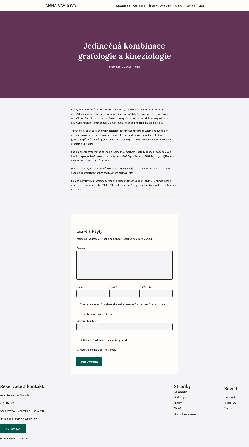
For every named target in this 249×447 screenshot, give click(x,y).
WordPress (23, 438)
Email (113, 287)
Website (147, 287)
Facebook (229, 397)
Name (80, 287)
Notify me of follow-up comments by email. (103, 340)
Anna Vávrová (60, 5)
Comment (82, 248)
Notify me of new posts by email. (98, 349)
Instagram (230, 402)
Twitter (228, 408)
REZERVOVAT (13, 428)
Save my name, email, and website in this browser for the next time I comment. (123, 304)
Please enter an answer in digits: (94, 313)
